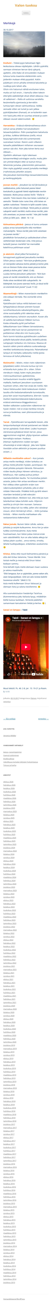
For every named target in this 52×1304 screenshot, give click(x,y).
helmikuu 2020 (9, 1038)
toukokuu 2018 (9, 1108)
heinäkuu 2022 (9, 943)
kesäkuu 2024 (9, 867)
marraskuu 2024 (10, 851)
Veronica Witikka (9, 735)
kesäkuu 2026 (9, 788)
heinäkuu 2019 (9, 1061)
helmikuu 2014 (9, 1276)
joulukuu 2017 (9, 1124)
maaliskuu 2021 (9, 996)
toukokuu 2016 (9, 1187)
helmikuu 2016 (9, 1197)
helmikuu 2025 (9, 841)
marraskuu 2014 (10, 1246)
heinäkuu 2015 (9, 1220)
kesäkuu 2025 (9, 828)
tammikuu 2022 (9, 963)
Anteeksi (43, 718)
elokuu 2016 (8, 1177)
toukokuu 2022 (9, 949)
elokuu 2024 (8, 861)
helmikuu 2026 (9, 801)
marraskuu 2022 (10, 930)
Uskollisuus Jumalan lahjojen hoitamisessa (20, 762)
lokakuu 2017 (8, 1131)
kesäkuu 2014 (9, 1262)
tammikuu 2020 (9, 1042)
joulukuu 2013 (9, 1282)
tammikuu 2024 (9, 884)
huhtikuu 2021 (9, 992)
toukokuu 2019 (9, 1068)
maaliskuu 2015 (9, 1233)
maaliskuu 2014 (9, 1272)
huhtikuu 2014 (9, 1269)
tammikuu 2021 (9, 1002)
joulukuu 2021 (9, 966)
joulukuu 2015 (9, 1203)
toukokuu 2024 (9, 870)
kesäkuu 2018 (9, 1104)
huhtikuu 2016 (9, 1190)
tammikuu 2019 (9, 1081)
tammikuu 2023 (9, 923)
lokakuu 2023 (8, 893)
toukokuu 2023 (9, 910)
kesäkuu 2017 (9, 1144)
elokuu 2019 (8, 1058)
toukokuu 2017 (9, 1147)
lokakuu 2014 (8, 1249)
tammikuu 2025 (9, 844)
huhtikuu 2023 (9, 913)
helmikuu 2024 (9, 880)
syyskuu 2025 (8, 818)
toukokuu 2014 (9, 1266)
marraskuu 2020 (10, 1009)
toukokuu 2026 (9, 791)
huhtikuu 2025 (9, 834)
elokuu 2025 (8, 821)
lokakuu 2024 (8, 854)
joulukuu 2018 (9, 1085)
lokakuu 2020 (8, 1012)
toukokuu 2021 (9, 989)
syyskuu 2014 (8, 1253)
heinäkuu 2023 (9, 903)
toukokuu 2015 (9, 1226)
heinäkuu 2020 (9, 1022)
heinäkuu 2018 (9, 1101)
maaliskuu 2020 (9, 1035)
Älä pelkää (9, 718)
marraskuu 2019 (10, 1048)
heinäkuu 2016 (9, 1180)
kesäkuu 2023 (9, 907)
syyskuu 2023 (8, 897)
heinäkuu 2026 (9, 785)
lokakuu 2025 (8, 814)
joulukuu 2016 (9, 1164)
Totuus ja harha (9, 765)
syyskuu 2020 (8, 1015)
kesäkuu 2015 (9, 1223)
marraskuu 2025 (10, 811)
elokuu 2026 (8, 781)
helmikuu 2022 (9, 959)
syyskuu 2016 (8, 1174)
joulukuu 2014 (9, 1243)
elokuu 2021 (8, 979)
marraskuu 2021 (10, 969)
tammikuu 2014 (9, 1279)
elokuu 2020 (8, 1019)
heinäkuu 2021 (9, 982)
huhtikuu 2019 (9, 1071)
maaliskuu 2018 (9, 1114)
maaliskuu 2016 (9, 1193)
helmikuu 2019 (9, 1078)
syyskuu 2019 (8, 1055)
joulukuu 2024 (9, 847)
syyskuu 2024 (8, 857)
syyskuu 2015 (8, 1213)
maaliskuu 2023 (9, 917)
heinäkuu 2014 (9, 1259)
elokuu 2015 (8, 1216)
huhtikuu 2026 (9, 795)
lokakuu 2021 (8, 973)
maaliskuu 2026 (9, 798)
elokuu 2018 (8, 1098)
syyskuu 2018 (8, 1094)
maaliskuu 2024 (9, 877)
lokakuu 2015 (8, 1210)
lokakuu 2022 (8, 933)
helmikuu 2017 (9, 1157)
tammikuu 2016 (9, 1200)
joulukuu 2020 (9, 1005)
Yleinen (33, 698)
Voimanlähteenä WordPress (14, 1299)
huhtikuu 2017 (9, 1150)
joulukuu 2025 (9, 808)
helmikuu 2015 (9, 1236)
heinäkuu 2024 (9, 864)
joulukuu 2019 (9, 1045)
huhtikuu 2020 (9, 1032)
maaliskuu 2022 (9, 956)
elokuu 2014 (8, 1256)
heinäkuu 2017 (9, 1141)
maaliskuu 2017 (9, 1154)
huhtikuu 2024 (9, 874)
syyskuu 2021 (8, 976)
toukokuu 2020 (9, 1029)
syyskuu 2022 (8, 936)
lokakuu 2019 (8, 1052)
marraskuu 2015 (10, 1206)
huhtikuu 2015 (9, 1230)
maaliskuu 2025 (9, 837)
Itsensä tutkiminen (11, 755)
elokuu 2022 (8, 940)
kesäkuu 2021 (9, 986)
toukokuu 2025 (9, 831)
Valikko (26, 13)
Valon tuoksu (26, 5)
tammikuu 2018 (9, 1121)
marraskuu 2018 (10, 1088)
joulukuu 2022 (9, 926)
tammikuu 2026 (9, 805)
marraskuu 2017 (10, 1127)
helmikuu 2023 (9, 920)
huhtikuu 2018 (9, 1111)
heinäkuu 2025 (9, 824)
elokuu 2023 (8, 900)
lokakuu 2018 (8, 1091)
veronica (6, 701)
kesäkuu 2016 (9, 1183)
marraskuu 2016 (10, 1167)
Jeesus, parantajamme (12, 752)
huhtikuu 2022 (9, 953)
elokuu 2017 (8, 1137)
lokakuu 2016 (8, 1170)
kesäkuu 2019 (9, 1065)
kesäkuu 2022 (9, 946)
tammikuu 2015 (9, 1239)
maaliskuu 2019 (9, 1075)
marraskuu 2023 (10, 890)
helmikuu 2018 (9, 1117)
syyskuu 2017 (8, 1134)
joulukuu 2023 (9, 887)
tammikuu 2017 (9, 1160)
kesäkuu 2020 (9, 1025)
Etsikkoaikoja (8, 758)
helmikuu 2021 (9, 999)
